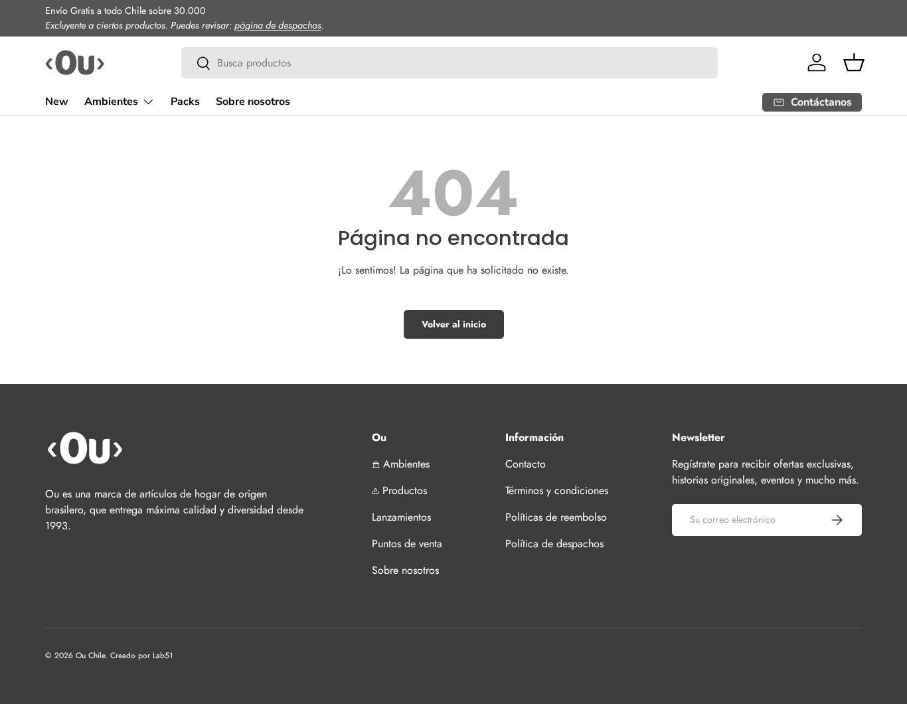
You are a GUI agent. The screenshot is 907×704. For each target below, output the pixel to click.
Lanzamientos (401, 517)
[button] (853, 62)
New (56, 101)
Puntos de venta (407, 543)
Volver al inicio (454, 324)
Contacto (525, 464)
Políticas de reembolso (556, 517)
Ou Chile (90, 655)
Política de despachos (554, 543)
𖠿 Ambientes (401, 464)
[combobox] (449, 62)
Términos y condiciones (556, 490)
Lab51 (163, 655)
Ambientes (111, 101)
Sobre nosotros (253, 101)
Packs (185, 101)
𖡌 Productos (399, 490)
